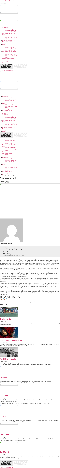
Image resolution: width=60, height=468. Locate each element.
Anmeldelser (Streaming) (10, 30)
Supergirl (3, 416)
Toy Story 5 (4, 452)
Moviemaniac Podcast (7, 41)
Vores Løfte (4, 435)
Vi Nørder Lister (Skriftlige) (11, 37)
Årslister (6, 38)
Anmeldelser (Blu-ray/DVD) (11, 31)
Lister (3, 34)
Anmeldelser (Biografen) (10, 29)
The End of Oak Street (8, 319)
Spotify (6, 43)
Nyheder (4, 44)
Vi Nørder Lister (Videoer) (10, 36)
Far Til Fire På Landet (8, 359)
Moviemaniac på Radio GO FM (9, 33)
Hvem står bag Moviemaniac (8, 40)
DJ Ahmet (4, 396)
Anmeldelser (5, 27)
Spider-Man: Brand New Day (11, 340)
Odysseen (4, 377)
